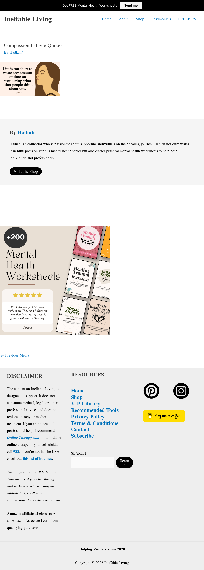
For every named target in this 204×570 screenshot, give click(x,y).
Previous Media (14, 355)
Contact (80, 429)
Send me (131, 5)
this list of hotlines (37, 458)
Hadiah (26, 132)
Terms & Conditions (94, 423)
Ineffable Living (28, 19)
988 (16, 451)
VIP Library (85, 403)
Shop (140, 18)
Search (124, 462)
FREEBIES (187, 18)
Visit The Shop (26, 171)
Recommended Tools (95, 410)
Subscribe (82, 435)
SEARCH (78, 453)
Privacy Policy (88, 416)
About (123, 18)
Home (106, 18)
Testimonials (161, 18)
